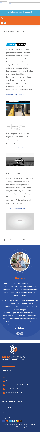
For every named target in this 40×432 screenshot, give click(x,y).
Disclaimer (5, 410)
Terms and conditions (9, 405)
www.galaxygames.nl (17, 208)
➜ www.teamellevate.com (16, 148)
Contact (4, 412)
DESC (18, 427)
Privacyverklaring (7, 407)
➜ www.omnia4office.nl (15, 94)
